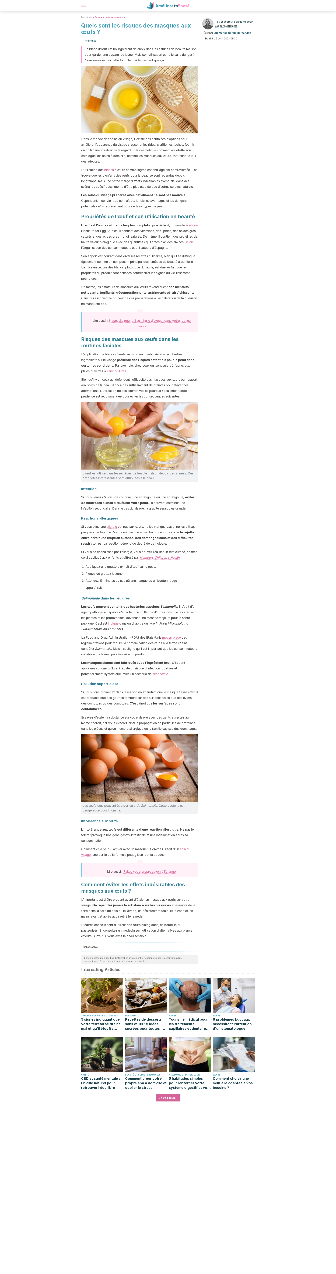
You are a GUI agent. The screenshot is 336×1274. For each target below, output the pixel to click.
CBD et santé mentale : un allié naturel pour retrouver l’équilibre (100, 1083)
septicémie (160, 674)
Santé (173, 1015)
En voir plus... (168, 1098)
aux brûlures (117, 371)
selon (189, 242)
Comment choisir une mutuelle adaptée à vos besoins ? (233, 1083)
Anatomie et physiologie (184, 1074)
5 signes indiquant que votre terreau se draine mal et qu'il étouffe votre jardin (101, 1024)
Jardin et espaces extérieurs (99, 1015)
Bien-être (86, 17)
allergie (112, 526)
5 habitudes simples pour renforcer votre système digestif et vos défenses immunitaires (189, 1083)
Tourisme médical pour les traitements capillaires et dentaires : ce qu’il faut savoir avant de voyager (189, 1024)
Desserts (131, 1015)
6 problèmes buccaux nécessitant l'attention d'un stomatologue (232, 1024)
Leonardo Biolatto (226, 25)
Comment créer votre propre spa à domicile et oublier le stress (146, 1083)
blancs (109, 170)
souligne (192, 225)
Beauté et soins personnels (110, 17)
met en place (171, 637)
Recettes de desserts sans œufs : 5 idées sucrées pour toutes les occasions (145, 1024)
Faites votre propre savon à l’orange (149, 871)
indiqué (113, 623)
